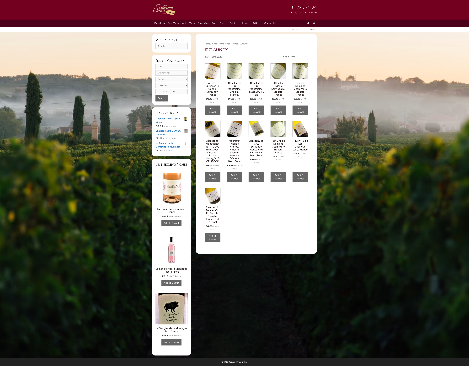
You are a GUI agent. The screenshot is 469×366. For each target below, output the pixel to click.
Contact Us (270, 23)
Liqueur (246, 23)
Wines (214, 44)
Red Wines (173, 23)
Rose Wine (203, 23)
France (235, 44)
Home (207, 44)
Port (214, 23)
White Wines (188, 23)
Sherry (223, 23)
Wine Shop (159, 23)
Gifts (255, 23)
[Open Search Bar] (308, 23)
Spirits (233, 23)
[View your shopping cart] (314, 23)
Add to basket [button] (212, 110)
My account (296, 29)
